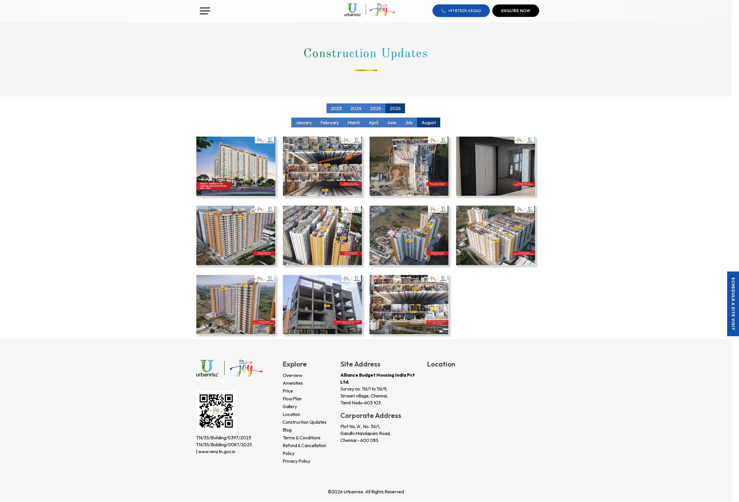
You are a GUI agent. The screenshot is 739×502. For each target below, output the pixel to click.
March (354, 122)
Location (291, 414)
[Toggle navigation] (205, 8)
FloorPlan (292, 398)
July (409, 122)
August (428, 122)
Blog (287, 430)
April (373, 122)
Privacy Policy (296, 461)
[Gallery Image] (236, 165)
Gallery (290, 406)
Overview (292, 375)
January (304, 122)
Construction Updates (304, 422)
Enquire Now (515, 10)
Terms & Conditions (301, 437)
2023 (336, 108)
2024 (355, 108)
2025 (375, 108)
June (391, 122)
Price (288, 391)
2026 (395, 108)
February (329, 122)
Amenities (293, 383)
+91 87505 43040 (464, 10)
